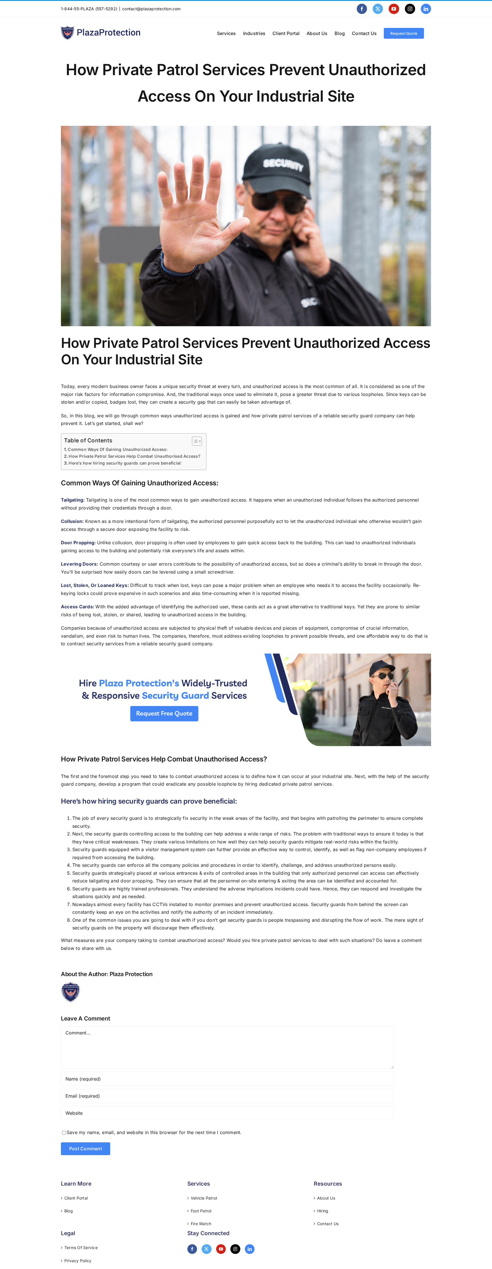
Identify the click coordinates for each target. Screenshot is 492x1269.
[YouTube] (221, 1249)
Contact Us (328, 1223)
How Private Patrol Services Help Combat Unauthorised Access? (134, 456)
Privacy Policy (77, 1260)
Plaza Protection (131, 974)
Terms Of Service (81, 1247)
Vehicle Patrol (204, 1198)
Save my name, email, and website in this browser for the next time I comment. (154, 1132)
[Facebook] (192, 1249)
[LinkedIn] (250, 1249)
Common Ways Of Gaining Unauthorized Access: (117, 449)
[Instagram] (235, 1249)
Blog (68, 1210)
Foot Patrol (201, 1210)
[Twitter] (206, 1249)
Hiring (322, 1210)
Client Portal (76, 1198)
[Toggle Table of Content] (194, 441)
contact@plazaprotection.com (151, 8)
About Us (326, 1198)
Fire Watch (201, 1223)
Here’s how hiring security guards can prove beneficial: (125, 463)
